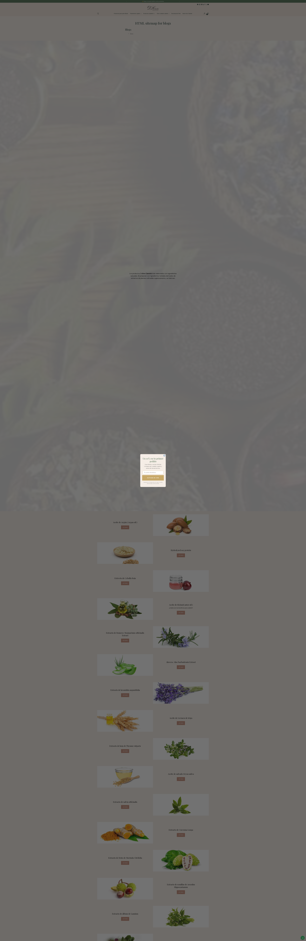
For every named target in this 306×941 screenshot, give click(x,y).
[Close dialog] (164, 455)
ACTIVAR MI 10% (153, 478)
